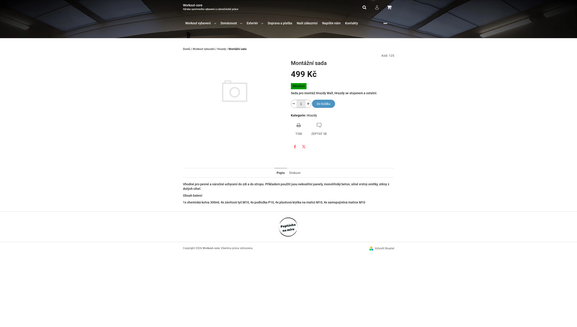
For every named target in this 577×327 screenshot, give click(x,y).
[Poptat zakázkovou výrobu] (288, 226)
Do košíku (323, 104)
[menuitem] (200, 23)
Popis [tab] (281, 173)
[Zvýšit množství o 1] (308, 104)
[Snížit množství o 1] (294, 104)
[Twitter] (304, 147)
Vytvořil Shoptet (384, 248)
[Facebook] (295, 147)
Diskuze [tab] (295, 173)
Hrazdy (312, 115)
